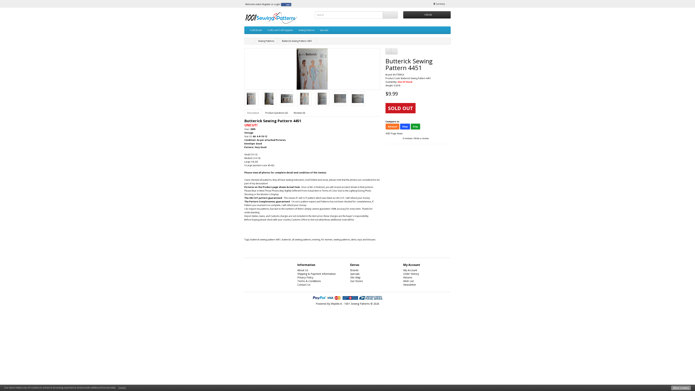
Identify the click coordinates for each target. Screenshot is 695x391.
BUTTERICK (398, 74)
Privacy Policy (305, 277)
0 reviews (407, 138)
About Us (302, 270)
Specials (324, 30)
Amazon (392, 126)
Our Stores (356, 281)
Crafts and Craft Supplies (280, 30)
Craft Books (256, 30)
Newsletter (409, 284)
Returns (407, 277)
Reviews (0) (299, 112)
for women (326, 239)
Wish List (408, 281)
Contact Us (303, 284)
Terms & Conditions (309, 281)
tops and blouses (366, 239)
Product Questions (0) (276, 112)
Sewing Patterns (306, 30)
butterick (286, 239)
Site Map (355, 277)
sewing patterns (342, 239)
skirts (353, 239)
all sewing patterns (301, 239)
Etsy (415, 126)
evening (316, 239)
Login (277, 4)
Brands (354, 270)
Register (266, 4)
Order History (411, 274)
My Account (410, 270)
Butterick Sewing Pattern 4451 (297, 41)
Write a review (421, 138)
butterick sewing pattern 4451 (265, 239)
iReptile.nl (336, 303)
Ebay (405, 126)
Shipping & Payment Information (316, 274)
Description (253, 112)
